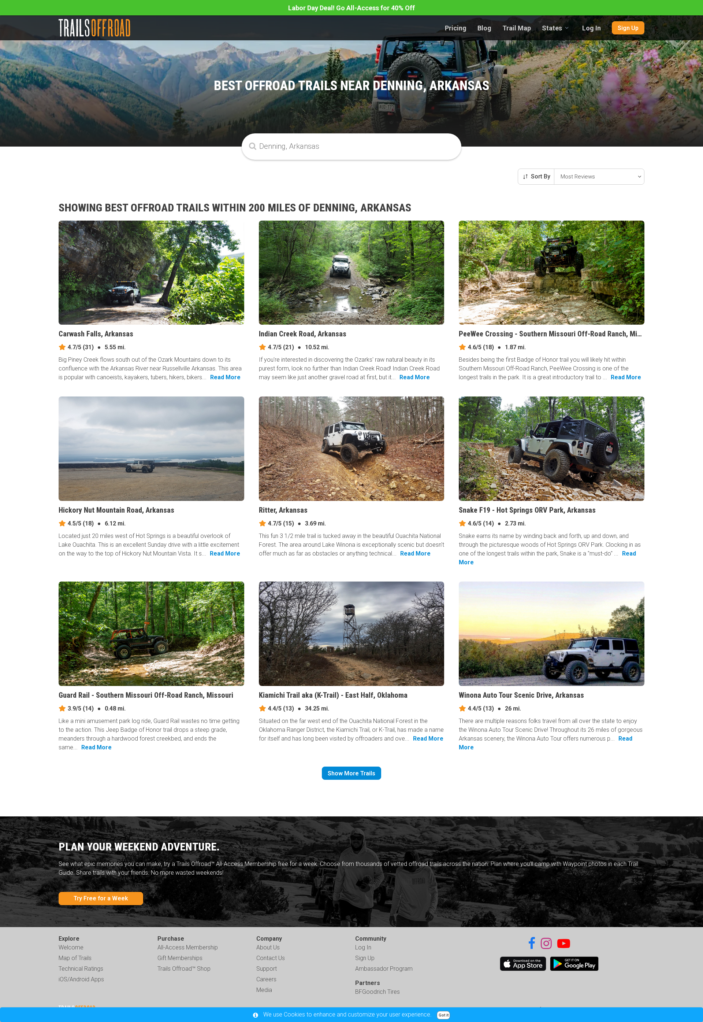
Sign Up (628, 28)
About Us (268, 947)
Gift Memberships (179, 958)
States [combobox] (552, 28)
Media (264, 989)
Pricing (455, 28)
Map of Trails (75, 958)
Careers (266, 979)
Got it (444, 1015)
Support (266, 968)
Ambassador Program (384, 968)
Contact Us (270, 958)
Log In (591, 28)
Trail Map (516, 28)
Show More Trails (351, 773)
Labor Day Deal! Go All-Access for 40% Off (351, 8)
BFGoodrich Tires (377, 991)
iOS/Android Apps (81, 979)
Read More (225, 377)
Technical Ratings (81, 968)
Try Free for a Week (101, 898)
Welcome (71, 947)
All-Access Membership (187, 947)
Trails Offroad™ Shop (184, 968)
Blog (484, 28)
